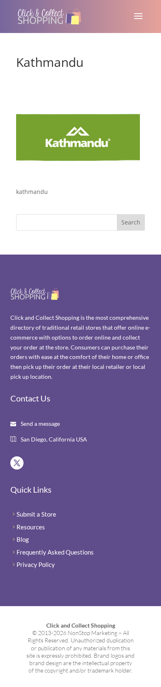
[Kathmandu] (78, 176)
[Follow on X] (17, 463)
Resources (31, 527)
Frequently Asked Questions (55, 552)
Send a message (39, 423)
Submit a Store (36, 514)
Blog (23, 539)
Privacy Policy (36, 564)
